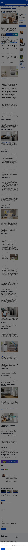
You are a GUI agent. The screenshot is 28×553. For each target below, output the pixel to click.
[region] (14, 547)
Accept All (3, 549)
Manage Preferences (8, 549)
